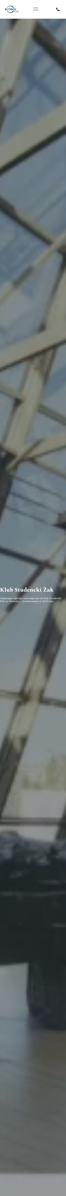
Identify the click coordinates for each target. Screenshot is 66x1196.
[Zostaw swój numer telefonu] (58, 9)
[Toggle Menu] (36, 9)
